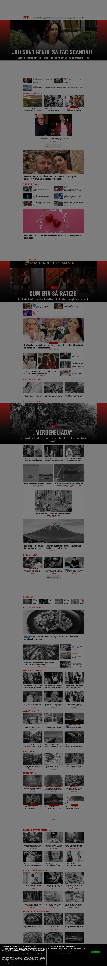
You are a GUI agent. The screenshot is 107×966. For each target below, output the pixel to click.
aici (11, 959)
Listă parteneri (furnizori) (52, 955)
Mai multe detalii (16, 951)
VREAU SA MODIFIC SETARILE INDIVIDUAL (96, 955)
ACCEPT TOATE (95, 951)
